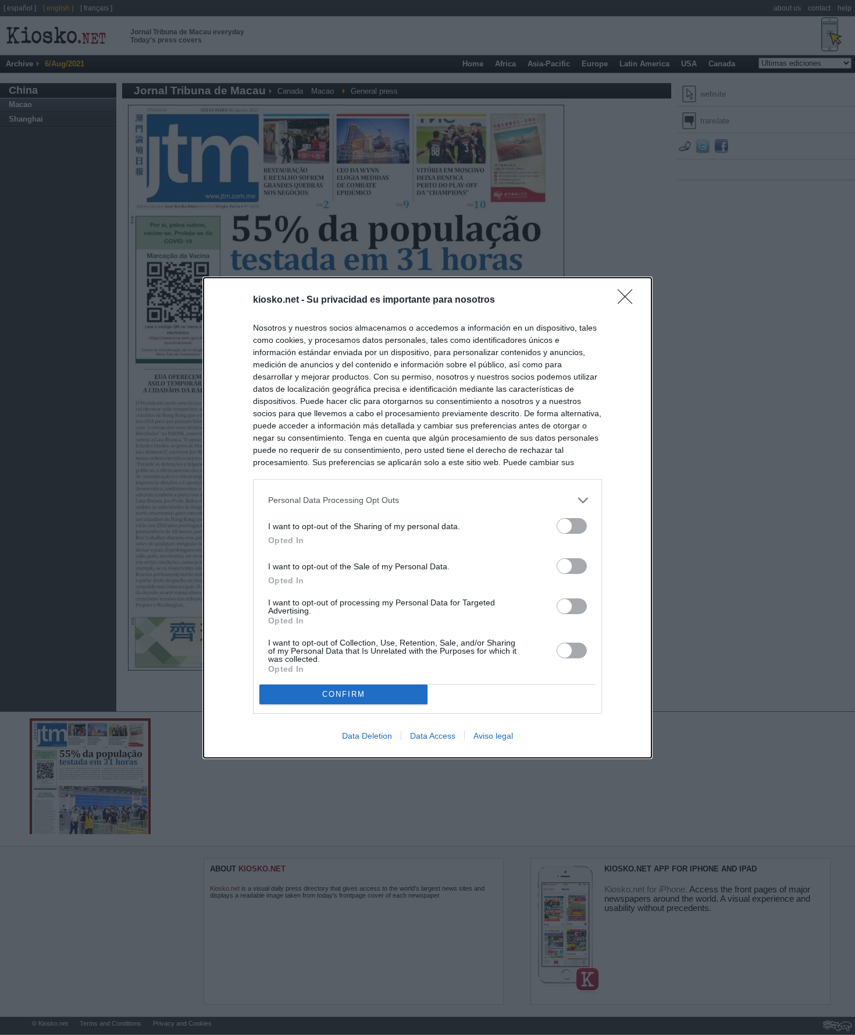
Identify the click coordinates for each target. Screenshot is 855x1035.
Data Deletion (367, 735)
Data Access (432, 735)
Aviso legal (493, 735)
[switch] (572, 526)
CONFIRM (343, 694)
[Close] (629, 300)
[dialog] (427, 518)
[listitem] (427, 500)
